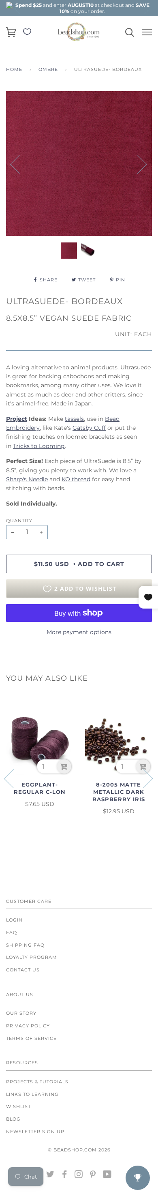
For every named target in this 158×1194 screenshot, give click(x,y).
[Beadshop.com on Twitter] (50, 1176)
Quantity (19, 520)
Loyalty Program (31, 957)
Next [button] (146, 9)
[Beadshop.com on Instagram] (79, 1176)
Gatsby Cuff (89, 427)
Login (14, 920)
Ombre (48, 69)
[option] (82, 8)
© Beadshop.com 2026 (79, 1150)
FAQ (11, 932)
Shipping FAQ (25, 945)
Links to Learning (32, 1094)
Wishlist (18, 1106)
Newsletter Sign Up (35, 1131)
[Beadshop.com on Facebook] (64, 1176)
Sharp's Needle (27, 479)
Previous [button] (17, 9)
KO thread (76, 479)
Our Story (21, 1013)
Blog (13, 1119)
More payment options (79, 632)
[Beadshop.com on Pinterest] (93, 1176)
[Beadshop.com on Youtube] (107, 1176)
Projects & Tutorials (37, 1082)
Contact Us (23, 970)
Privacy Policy (28, 1026)
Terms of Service (31, 1038)
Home (14, 69)
